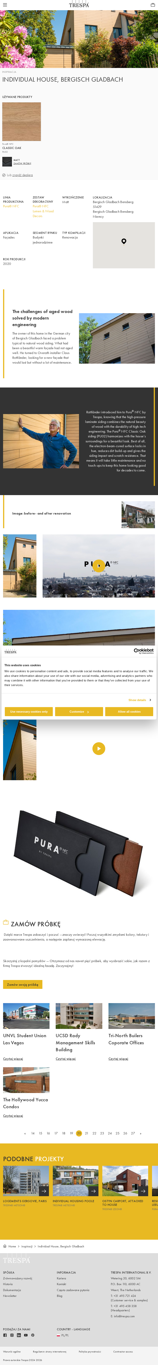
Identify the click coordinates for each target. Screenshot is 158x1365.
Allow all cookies (129, 711)
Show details (137, 700)
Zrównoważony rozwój (17, 1278)
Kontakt (61, 1284)
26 (125, 1133)
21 (86, 1133)
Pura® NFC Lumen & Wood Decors (43, 211)
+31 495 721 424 (125, 1296)
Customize (77, 711)
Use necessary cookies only (29, 711)
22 (94, 1133)
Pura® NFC (11, 206)
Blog (59, 1296)
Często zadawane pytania (73, 1290)
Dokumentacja (12, 1290)
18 (64, 1133)
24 (110, 1133)
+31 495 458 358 (125, 1306)
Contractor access (123, 1351)
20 (79, 1133)
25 (117, 1133)
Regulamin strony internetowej (49, 1351)
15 (40, 1133)
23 (102, 1133)
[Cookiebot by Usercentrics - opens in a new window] (137, 651)
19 (71, 1133)
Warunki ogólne (12, 1351)
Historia (8, 1284)
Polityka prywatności (90, 1351)
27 (133, 1133)
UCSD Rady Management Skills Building (75, 1042)
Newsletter (10, 1296)
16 (48, 1133)
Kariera (61, 1278)
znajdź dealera (22, 175)
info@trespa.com (124, 1316)
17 (56, 1133)
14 (33, 1133)
